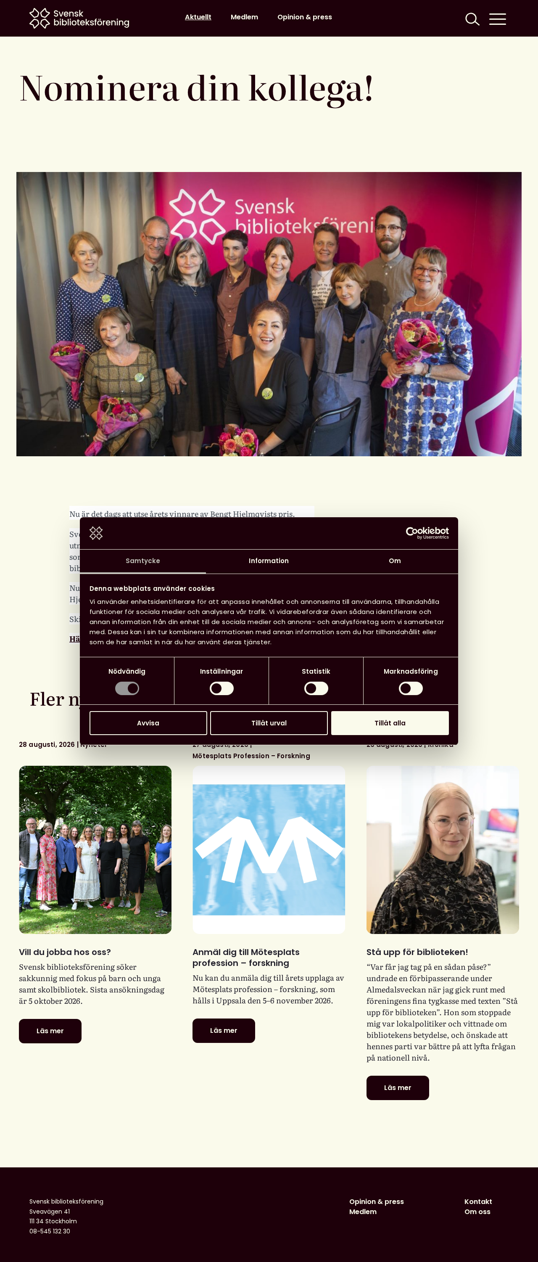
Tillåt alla (390, 723)
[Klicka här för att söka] (472, 18)
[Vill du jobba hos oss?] (95, 850)
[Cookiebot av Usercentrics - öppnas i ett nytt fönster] (412, 533)
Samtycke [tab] (143, 560)
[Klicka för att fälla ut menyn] (498, 18)
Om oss (477, 1212)
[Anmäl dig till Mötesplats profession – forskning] (269, 850)
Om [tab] (395, 560)
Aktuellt (198, 17)
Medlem (244, 17)
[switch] (222, 688)
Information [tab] (269, 560)
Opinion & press (304, 17)
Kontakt (478, 1201)
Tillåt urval (269, 723)
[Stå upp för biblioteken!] (443, 850)
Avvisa (148, 723)
